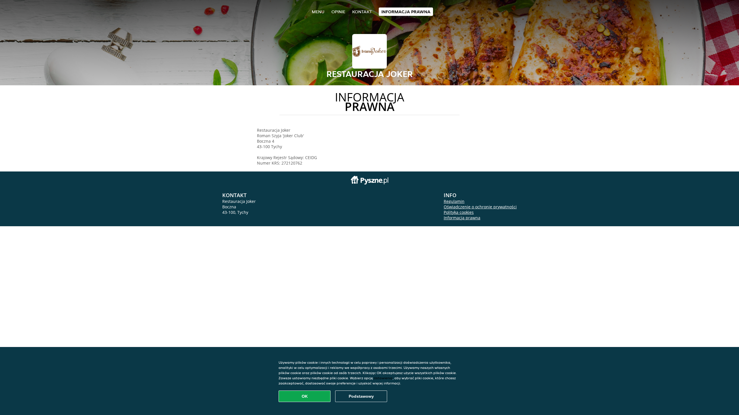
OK (305, 396)
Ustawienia (383, 378)
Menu (318, 12)
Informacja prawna (405, 12)
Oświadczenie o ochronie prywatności (480, 207)
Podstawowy (361, 396)
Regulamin (454, 201)
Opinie (338, 12)
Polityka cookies (459, 212)
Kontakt (362, 12)
